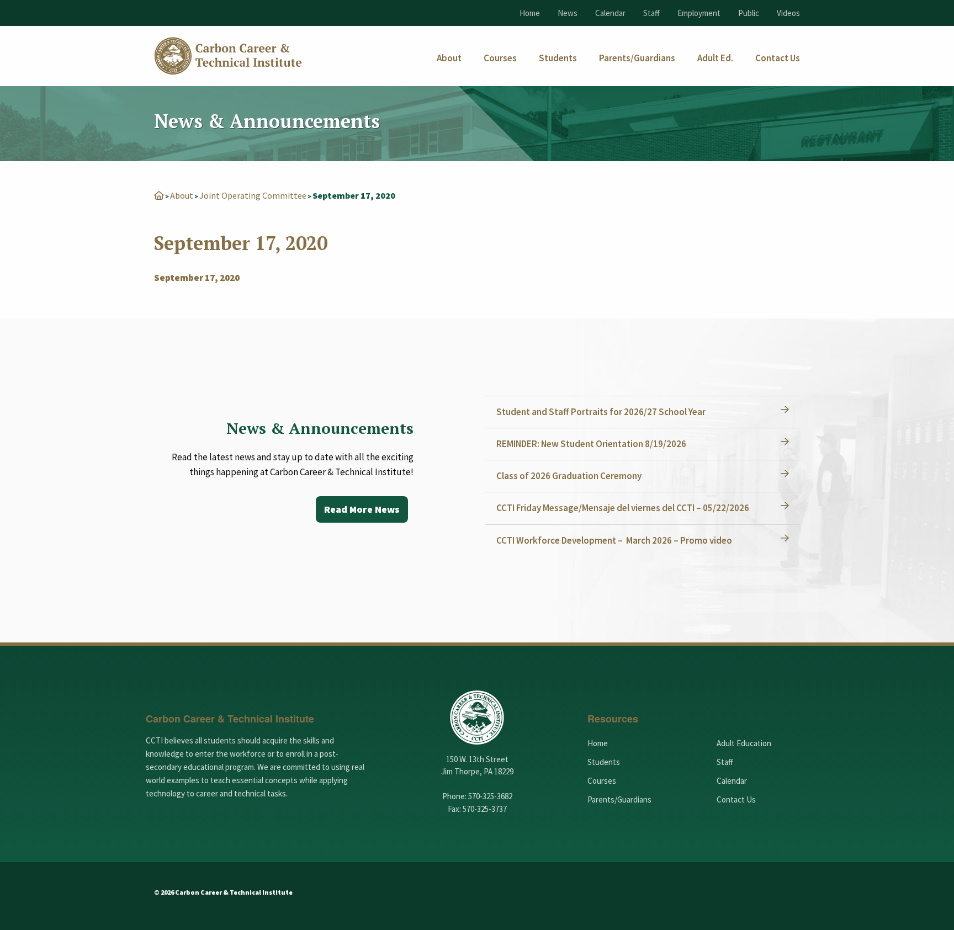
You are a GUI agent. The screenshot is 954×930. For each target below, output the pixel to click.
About (181, 195)
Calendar (610, 13)
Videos (788, 13)
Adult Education (744, 743)
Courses (601, 780)
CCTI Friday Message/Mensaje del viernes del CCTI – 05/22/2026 (622, 508)
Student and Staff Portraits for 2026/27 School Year (601, 412)
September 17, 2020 (197, 278)
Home (530, 13)
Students (603, 762)
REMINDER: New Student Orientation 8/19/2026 (591, 444)
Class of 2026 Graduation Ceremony (569, 476)
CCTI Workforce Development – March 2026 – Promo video (614, 540)
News (567, 13)
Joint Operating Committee (252, 195)
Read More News (362, 509)
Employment (698, 13)
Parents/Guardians (619, 799)
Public (748, 13)
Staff (651, 13)
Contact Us (736, 799)
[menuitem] (449, 58)
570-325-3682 (490, 796)
